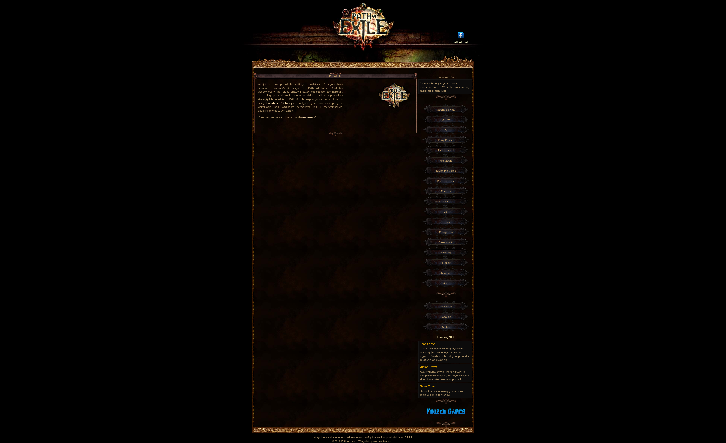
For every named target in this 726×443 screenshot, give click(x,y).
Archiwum (446, 306)
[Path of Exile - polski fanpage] (460, 34)
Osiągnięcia (446, 232)
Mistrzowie (446, 160)
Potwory (446, 191)
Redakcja (445, 316)
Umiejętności (446, 150)
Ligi (446, 211)
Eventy (446, 221)
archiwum (308, 116)
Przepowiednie (446, 181)
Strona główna (446, 109)
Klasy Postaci (446, 140)
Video (446, 283)
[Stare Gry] (446, 410)
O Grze (446, 119)
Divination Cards (446, 170)
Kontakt (446, 326)
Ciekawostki (446, 242)
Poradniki (445, 262)
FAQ (446, 130)
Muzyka (446, 272)
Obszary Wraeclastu (446, 201)
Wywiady (446, 252)
